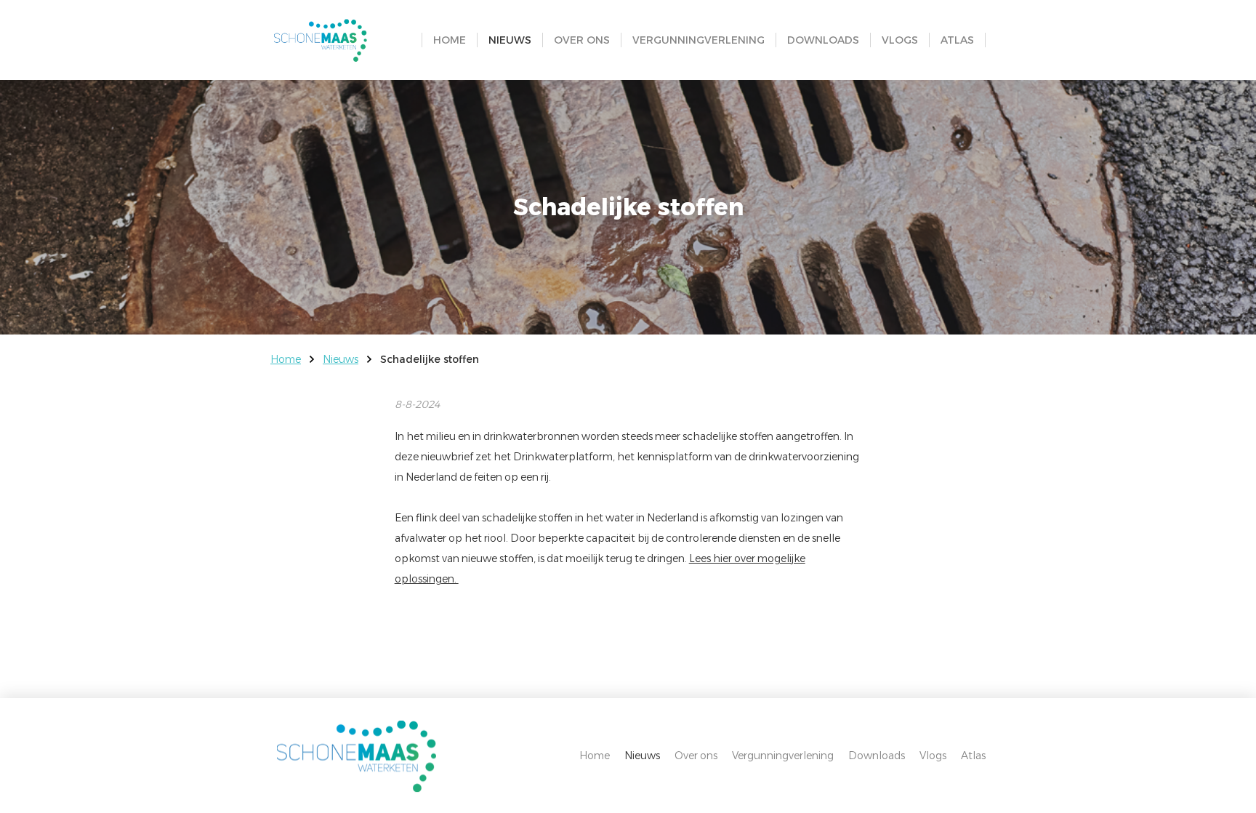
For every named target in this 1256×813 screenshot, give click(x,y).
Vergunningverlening (698, 40)
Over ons (582, 40)
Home (449, 40)
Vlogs (900, 40)
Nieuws (509, 40)
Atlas (957, 40)
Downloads (823, 40)
